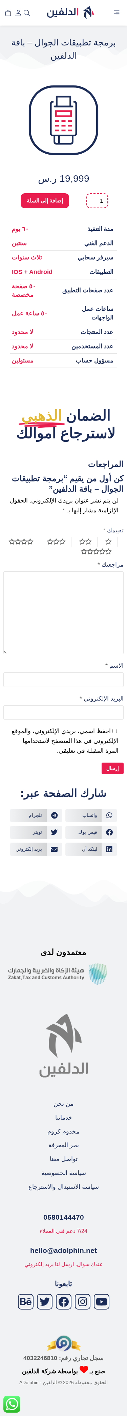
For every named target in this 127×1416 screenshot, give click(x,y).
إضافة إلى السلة (45, 200)
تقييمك (113, 530)
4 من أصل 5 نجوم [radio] (24, 542)
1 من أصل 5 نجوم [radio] (111, 542)
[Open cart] (8, 13)
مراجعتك (111, 564)
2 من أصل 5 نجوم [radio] (88, 542)
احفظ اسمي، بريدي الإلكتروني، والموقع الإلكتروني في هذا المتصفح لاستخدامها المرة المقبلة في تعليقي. (65, 741)
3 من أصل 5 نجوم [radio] (59, 542)
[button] (116, 12)
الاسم (114, 665)
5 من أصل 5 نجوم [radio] (99, 551)
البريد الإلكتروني (102, 698)
